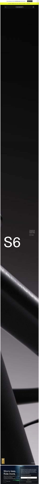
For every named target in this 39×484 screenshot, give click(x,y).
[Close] (38, 3)
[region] (28, 475)
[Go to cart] (33, 7)
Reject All (29, 479)
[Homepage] (19, 7)
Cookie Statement (28, 475)
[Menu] (5, 7)
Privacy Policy (23, 475)
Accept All (29, 477)
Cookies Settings (29, 481)
